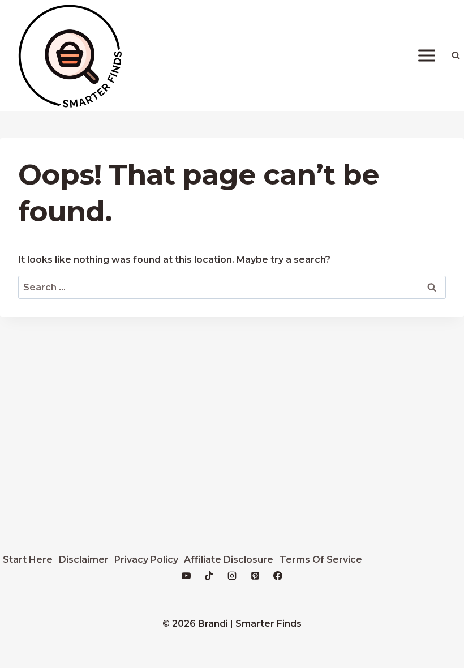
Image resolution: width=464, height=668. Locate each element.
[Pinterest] (255, 576)
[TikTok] (209, 576)
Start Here (28, 559)
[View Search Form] (455, 55)
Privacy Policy (146, 559)
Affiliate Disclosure (228, 559)
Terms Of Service (321, 559)
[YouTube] (186, 576)
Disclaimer (84, 559)
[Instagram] (232, 576)
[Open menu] (426, 55)
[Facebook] (278, 576)
